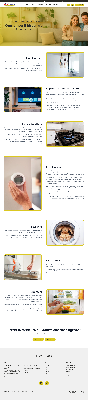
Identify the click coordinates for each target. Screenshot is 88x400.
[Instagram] (72, 5)
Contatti (55, 4)
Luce (39, 356)
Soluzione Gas (50, 339)
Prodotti (40, 4)
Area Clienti (80, 5)
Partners (48, 4)
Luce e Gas (32, 4)
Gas (49, 356)
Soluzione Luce (38, 339)
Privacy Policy (7, 391)
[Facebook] (68, 5)
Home (26, 4)
